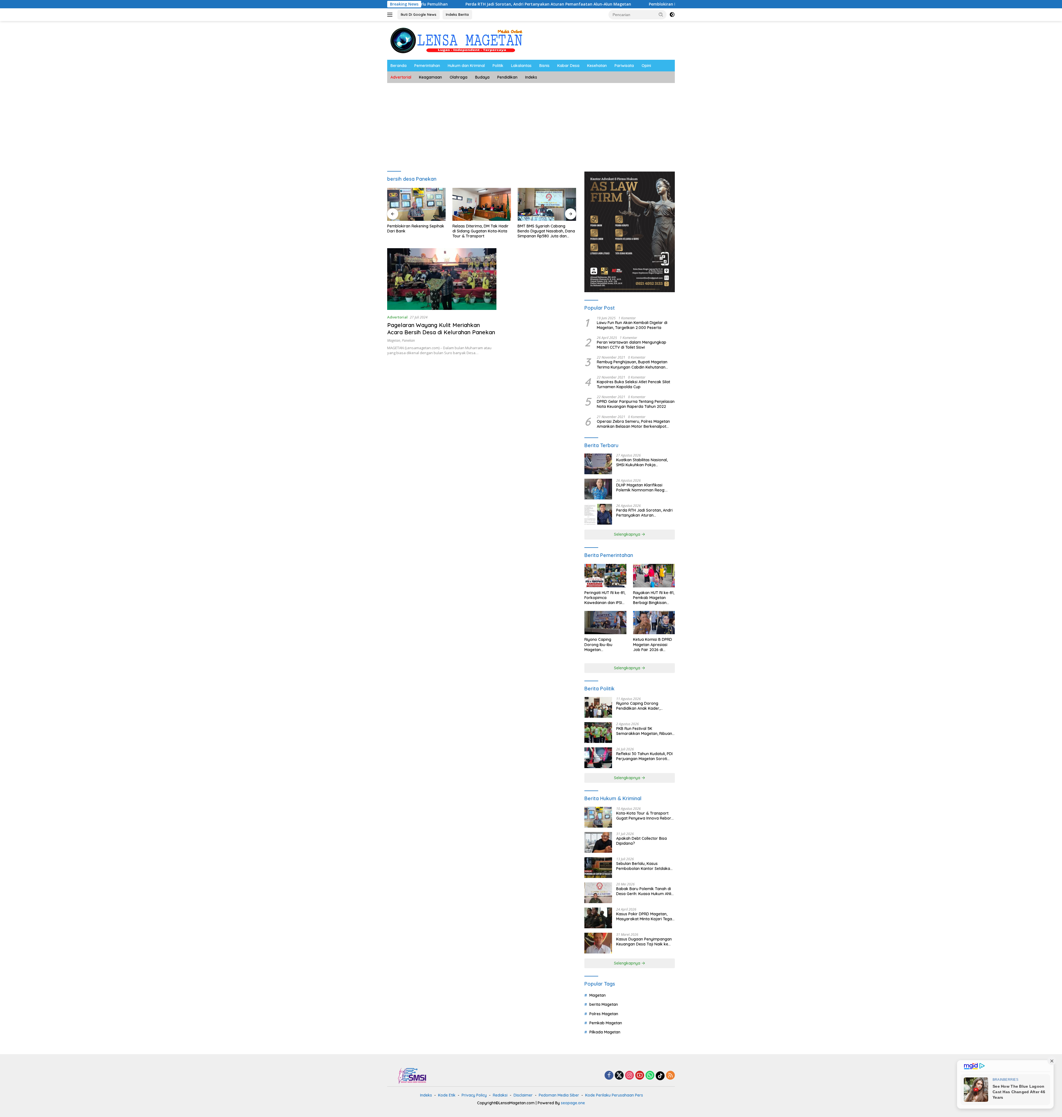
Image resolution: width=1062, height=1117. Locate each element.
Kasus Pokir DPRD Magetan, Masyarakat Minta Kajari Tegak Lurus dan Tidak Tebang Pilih (645, 916)
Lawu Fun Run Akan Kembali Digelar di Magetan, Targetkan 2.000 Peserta (632, 325)
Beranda (399, 65)
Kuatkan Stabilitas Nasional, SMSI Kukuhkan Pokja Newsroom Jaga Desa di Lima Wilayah (644, 462)
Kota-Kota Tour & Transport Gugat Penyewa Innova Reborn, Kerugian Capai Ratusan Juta (645, 816)
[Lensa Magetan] (456, 40)
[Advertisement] (531, 124)
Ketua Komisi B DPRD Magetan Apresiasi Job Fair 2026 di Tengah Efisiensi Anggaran (652, 644)
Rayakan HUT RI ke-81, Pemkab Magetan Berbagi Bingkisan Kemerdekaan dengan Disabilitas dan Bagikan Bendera (654, 597)
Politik (498, 65)
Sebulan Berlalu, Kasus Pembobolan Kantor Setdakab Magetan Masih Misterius (644, 866)
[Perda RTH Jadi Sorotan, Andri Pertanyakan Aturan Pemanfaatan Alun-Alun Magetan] (598, 514)
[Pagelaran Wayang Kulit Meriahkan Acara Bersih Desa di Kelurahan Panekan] (441, 279)
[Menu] (391, 14)
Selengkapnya (627, 534)
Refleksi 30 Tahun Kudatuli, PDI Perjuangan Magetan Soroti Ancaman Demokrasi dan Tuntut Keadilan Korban (644, 756)
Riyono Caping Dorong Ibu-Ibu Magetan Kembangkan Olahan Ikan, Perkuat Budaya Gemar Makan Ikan (604, 644)
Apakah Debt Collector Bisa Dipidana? (641, 841)
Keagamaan (430, 77)
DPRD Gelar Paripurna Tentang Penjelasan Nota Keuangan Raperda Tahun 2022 (636, 404)
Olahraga (458, 77)
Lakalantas (521, 65)
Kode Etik (446, 1095)
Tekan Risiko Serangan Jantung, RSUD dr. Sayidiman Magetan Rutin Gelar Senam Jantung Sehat (544, 231)
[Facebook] (609, 1075)
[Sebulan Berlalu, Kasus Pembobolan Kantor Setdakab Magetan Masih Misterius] (598, 867)
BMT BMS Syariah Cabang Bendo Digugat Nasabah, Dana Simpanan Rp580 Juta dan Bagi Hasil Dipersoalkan (481, 231)
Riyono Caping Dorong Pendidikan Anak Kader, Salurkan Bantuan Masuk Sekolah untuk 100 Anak (639, 706)
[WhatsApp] (649, 1075)
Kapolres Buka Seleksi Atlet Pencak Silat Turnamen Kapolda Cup (633, 384)
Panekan (408, 340)
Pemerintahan (427, 65)
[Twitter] (619, 1075)
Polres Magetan (603, 1013)
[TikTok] (660, 1075)
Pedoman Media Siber (559, 1095)
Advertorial (401, 77)
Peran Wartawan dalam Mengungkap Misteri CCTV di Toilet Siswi (631, 345)
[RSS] (670, 1075)
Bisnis (544, 65)
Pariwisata (624, 65)
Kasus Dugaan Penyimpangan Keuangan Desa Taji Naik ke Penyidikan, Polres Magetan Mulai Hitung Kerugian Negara (644, 942)
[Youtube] (639, 1075)
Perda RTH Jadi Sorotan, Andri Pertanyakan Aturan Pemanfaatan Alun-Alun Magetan (473, 4)
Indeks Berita (457, 14)
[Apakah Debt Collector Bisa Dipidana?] (598, 842)
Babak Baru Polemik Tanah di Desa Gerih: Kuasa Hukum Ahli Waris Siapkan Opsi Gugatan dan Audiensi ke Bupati (643, 891)
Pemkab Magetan (605, 1022)
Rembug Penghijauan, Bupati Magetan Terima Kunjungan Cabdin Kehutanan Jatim (632, 364)
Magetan (393, 340)
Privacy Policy (474, 1095)
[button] (661, 14)
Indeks (531, 77)
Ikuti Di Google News (418, 14)
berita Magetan (603, 1004)
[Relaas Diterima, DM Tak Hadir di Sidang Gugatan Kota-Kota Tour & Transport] (416, 204)
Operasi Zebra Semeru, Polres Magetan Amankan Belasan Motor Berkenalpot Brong (633, 424)
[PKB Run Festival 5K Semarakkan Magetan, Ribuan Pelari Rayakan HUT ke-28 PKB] (598, 732)
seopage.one (573, 1102)
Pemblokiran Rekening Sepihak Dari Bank (613, 4)
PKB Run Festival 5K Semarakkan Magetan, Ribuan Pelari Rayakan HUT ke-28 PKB (644, 731)
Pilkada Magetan (604, 1032)
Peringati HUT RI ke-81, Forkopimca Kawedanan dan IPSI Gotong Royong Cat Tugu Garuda (604, 597)
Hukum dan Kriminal (466, 65)
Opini (646, 65)
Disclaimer (523, 1095)
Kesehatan (597, 65)
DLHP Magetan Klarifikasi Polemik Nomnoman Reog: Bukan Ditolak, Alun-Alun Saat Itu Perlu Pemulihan (643, 488)
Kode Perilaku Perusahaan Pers (614, 1095)
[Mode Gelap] (672, 14)
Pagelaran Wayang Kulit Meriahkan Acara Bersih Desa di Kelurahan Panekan (441, 329)
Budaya (482, 77)
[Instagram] (629, 1075)
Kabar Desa (568, 65)
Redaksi (500, 1095)
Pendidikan (507, 77)
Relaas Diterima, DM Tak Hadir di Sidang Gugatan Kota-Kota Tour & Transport (415, 231)
